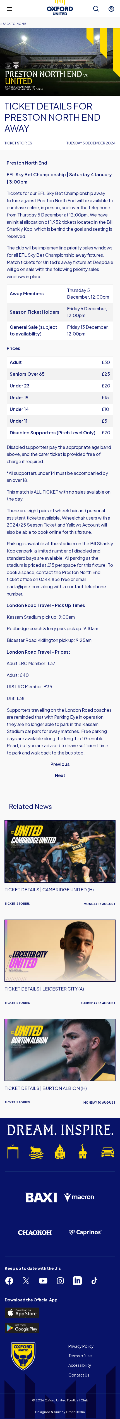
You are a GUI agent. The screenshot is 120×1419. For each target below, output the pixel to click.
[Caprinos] (85, 1232)
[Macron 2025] (79, 1197)
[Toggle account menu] (111, 9)
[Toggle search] (96, 9)
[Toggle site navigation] (9, 8)
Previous (60, 764)
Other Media (75, 1412)
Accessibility (79, 1365)
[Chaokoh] (35, 1232)
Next (60, 775)
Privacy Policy (81, 1346)
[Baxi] (41, 1197)
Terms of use (80, 1355)
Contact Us (78, 1374)
